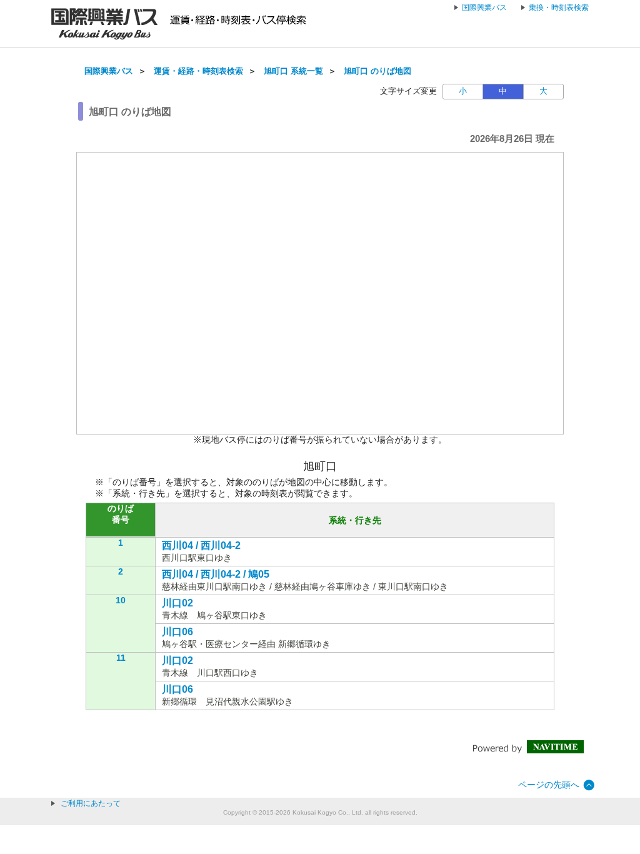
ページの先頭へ (548, 785)
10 (121, 600)
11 (121, 658)
